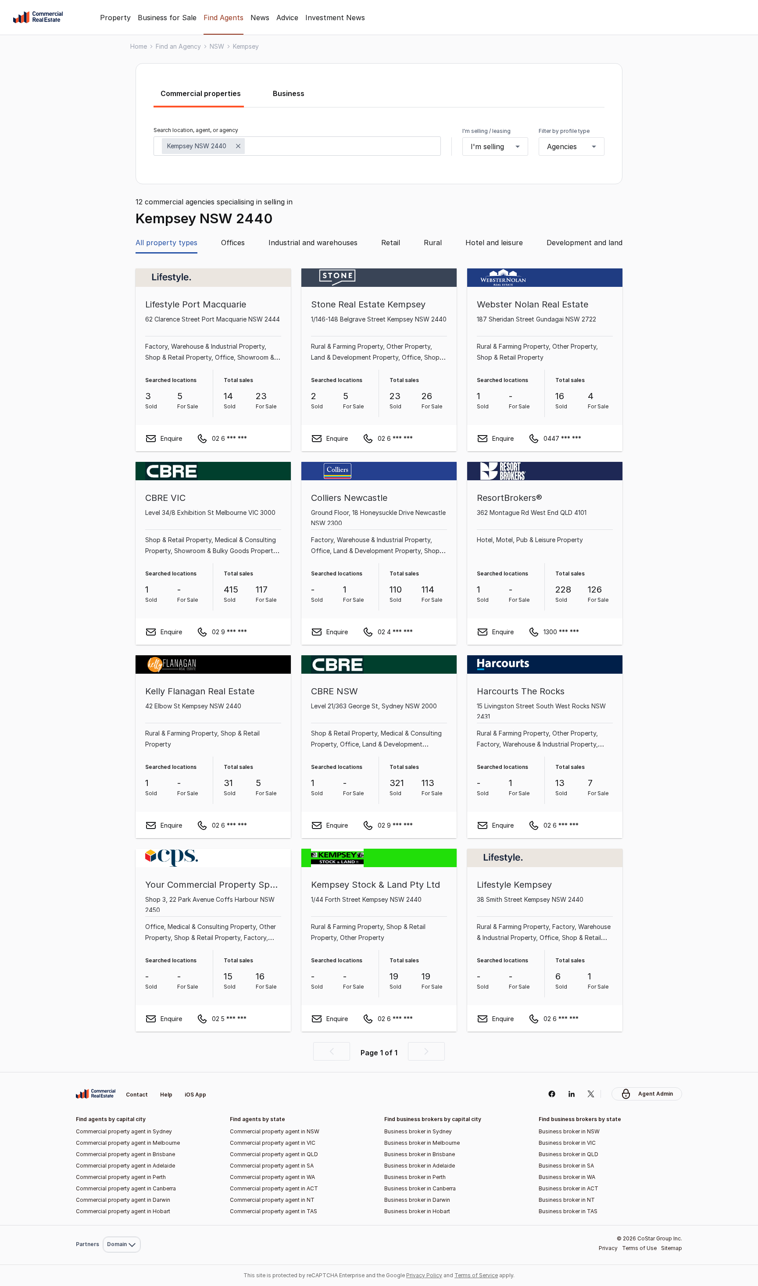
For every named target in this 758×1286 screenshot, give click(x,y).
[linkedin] (571, 1094)
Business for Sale (167, 17)
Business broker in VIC (567, 1143)
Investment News (335, 17)
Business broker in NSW (569, 1131)
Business (288, 93)
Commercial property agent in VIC (272, 1143)
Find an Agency (178, 46)
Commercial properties (201, 93)
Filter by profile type (564, 131)
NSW (217, 46)
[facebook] (551, 1094)
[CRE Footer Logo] (95, 1094)
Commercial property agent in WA (272, 1177)
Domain (121, 1074)
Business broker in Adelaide (419, 1165)
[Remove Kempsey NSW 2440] (238, 146)
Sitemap (671, 1248)
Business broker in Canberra (420, 1188)
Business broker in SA (566, 1165)
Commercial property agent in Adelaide (125, 1165)
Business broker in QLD (568, 1154)
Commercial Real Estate (38, 17)
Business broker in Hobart (417, 1211)
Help (166, 1094)
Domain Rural (121, 1225)
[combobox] (297, 146)
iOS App (195, 1094)
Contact (137, 1094)
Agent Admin (655, 1093)
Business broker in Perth (415, 1177)
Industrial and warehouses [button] (313, 242)
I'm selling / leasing (486, 131)
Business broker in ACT (568, 1188)
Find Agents (223, 17)
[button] (331, 1051)
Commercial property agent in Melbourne (128, 1143)
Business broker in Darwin (417, 1200)
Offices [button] (233, 242)
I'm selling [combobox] (487, 146)
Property (115, 17)
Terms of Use (639, 1248)
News (259, 17)
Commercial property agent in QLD (274, 1154)
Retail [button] (390, 242)
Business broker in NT (567, 1200)
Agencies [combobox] (562, 146)
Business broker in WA (567, 1177)
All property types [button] (166, 242)
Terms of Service (476, 1275)
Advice (287, 17)
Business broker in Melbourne (422, 1143)
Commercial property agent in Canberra (126, 1188)
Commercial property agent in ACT (274, 1188)
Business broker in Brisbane (419, 1154)
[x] (591, 1094)
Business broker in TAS (568, 1211)
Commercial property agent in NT (272, 1200)
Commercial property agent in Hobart (123, 1211)
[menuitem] (122, 1074)
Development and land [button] (584, 242)
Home (138, 46)
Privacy (608, 1248)
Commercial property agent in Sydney (124, 1131)
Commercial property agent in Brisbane (125, 1154)
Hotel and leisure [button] (494, 242)
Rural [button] (433, 242)
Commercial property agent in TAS (273, 1211)
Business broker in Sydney (418, 1131)
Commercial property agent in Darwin (123, 1200)
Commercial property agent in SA (272, 1165)
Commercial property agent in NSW (274, 1131)
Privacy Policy (424, 1275)
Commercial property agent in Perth (121, 1177)
